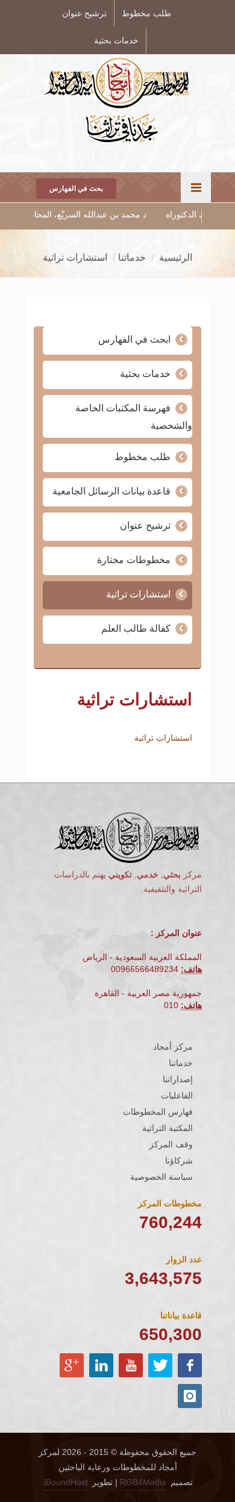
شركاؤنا (179, 1160)
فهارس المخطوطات (158, 1112)
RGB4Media (143, 1482)
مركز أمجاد (173, 1047)
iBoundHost (66, 1482)
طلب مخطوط (146, 13)
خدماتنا (181, 1063)
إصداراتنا (178, 1079)
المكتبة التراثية (167, 1128)
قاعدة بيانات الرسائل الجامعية (111, 491)
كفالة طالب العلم (136, 628)
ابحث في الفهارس (134, 339)
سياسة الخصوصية (161, 1177)
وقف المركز (171, 1144)
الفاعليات (177, 1095)
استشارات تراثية (138, 594)
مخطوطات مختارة (134, 560)
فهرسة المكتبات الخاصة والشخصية (133, 417)
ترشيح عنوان (84, 13)
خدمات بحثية (116, 40)
